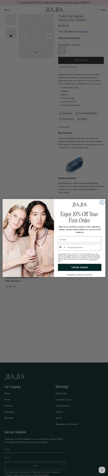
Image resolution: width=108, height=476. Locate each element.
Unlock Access (79, 267)
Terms (59, 260)
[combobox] (62, 247)
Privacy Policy (93, 259)
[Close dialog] (102, 202)
